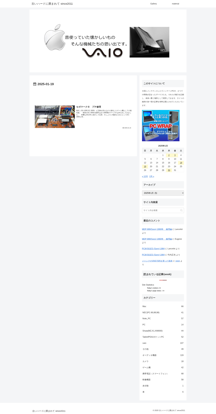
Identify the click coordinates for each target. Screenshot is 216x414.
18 (181, 163)
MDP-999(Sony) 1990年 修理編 (157, 229)
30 (169, 170)
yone (178, 261)
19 (145, 166)
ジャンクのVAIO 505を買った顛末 (157, 261)
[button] (181, 210)
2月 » (151, 176)
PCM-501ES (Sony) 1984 (153, 249)
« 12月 (145, 176)
